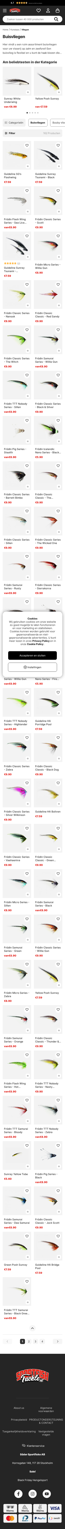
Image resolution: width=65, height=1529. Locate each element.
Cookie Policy (35, 644)
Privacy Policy (41, 640)
